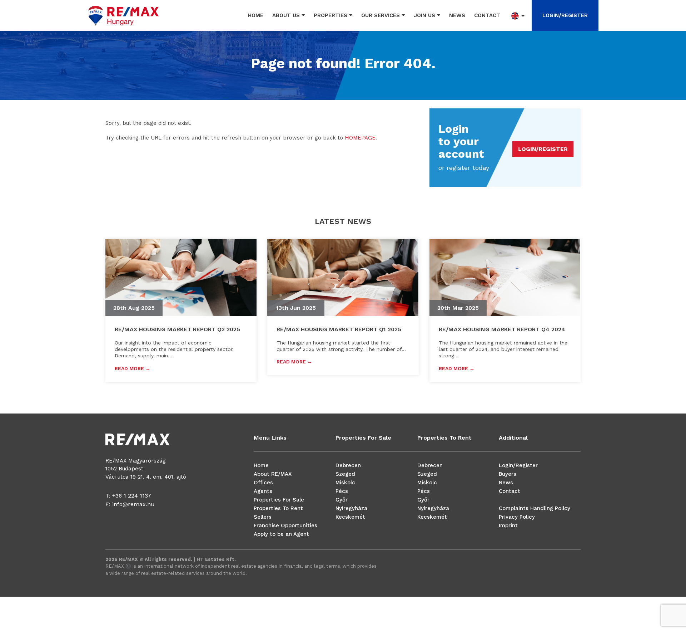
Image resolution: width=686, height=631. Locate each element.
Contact (487, 15)
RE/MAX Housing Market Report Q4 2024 (502, 329)
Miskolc (345, 482)
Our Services (381, 15)
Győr (341, 500)
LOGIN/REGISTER (565, 15)
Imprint (508, 525)
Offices (263, 482)
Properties (331, 15)
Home (255, 15)
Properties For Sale (279, 500)
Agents (263, 491)
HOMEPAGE (360, 137)
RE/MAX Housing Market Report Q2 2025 (177, 329)
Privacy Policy (517, 517)
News (457, 15)
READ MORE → (132, 368)
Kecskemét (350, 517)
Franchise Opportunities (285, 525)
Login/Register (518, 465)
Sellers (263, 517)
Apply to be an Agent (281, 534)
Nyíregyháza (351, 508)
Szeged (345, 474)
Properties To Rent (278, 508)
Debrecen (348, 465)
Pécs (341, 491)
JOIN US (425, 15)
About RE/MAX (273, 474)
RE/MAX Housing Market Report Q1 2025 (339, 329)
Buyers (507, 474)
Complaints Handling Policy (534, 508)
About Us (287, 15)
